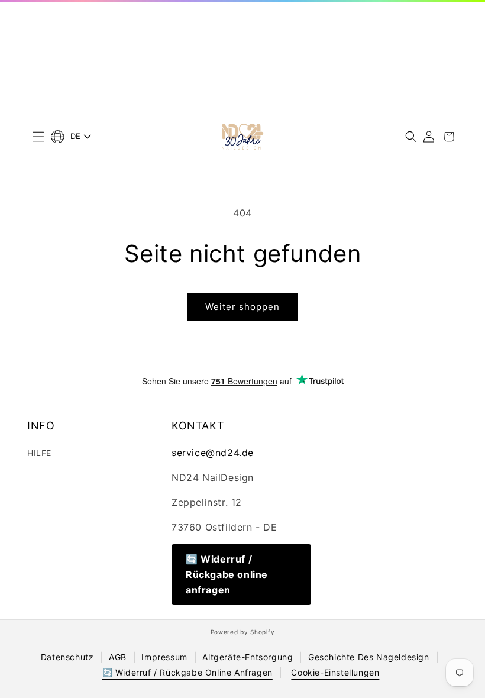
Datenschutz (67, 657)
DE (75, 136)
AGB (118, 657)
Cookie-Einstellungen (335, 672)
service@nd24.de (213, 452)
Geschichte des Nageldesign (368, 657)
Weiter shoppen (242, 306)
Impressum (164, 657)
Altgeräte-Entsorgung (247, 657)
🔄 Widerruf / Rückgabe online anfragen (227, 574)
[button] (38, 137)
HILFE (39, 453)
